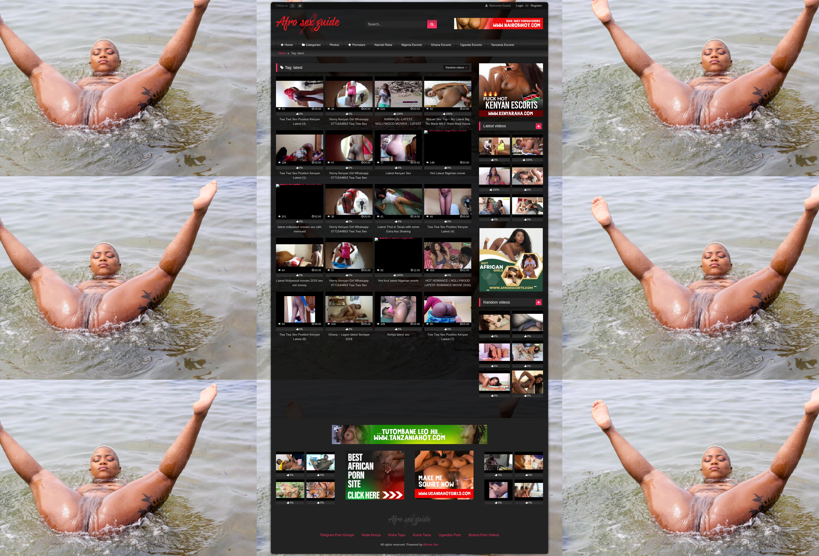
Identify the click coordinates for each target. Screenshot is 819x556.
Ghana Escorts (441, 44)
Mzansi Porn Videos (484, 535)
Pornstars (358, 44)
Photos (334, 44)
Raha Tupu (396, 535)
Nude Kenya (371, 535)
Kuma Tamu (422, 535)
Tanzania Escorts (502, 44)
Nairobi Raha (383, 44)
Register (536, 5)
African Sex (431, 544)
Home (289, 44)
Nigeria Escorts (411, 44)
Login (519, 5)
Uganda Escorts (471, 44)
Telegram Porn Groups (337, 535)
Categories (313, 44)
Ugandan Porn (450, 535)
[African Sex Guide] (308, 24)
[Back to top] (805, 543)
